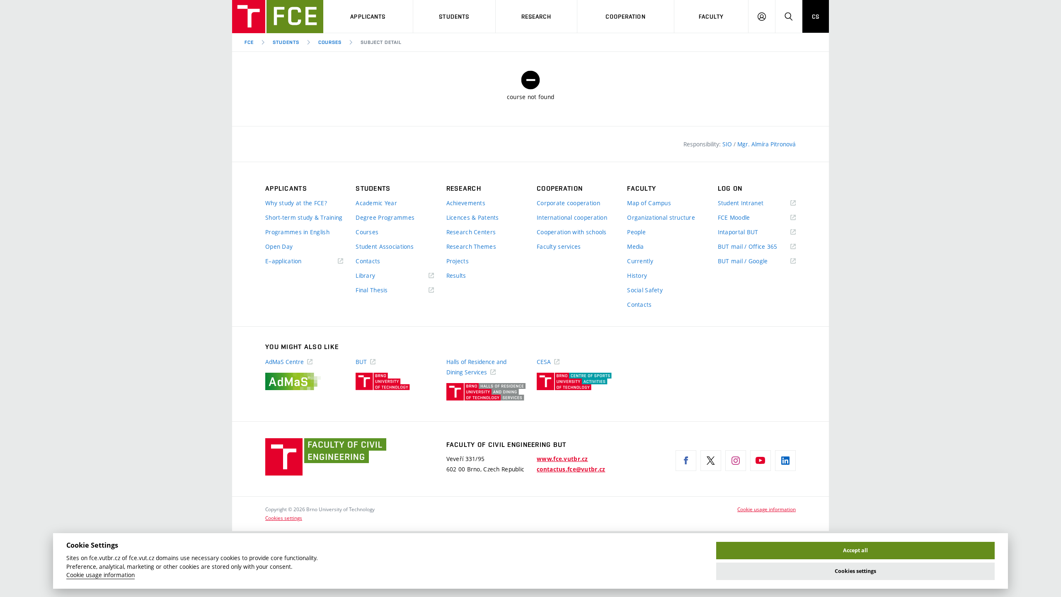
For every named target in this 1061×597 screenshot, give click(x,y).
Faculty (711, 16)
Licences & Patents (472, 217)
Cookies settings (283, 517)
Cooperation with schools (572, 232)
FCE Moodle (746, 218)
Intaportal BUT (750, 232)
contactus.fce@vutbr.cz (571, 469)
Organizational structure (661, 217)
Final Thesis (384, 290)
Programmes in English (297, 232)
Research (536, 16)
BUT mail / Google (755, 261)
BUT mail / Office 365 (757, 247)
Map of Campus (649, 203)
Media (635, 246)
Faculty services (559, 246)
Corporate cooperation (568, 203)
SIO (728, 144)
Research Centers (471, 232)
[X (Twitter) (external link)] (710, 460)
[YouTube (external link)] (760, 460)
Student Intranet (753, 203)
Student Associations (385, 246)
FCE (249, 42)
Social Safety (645, 290)
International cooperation (572, 217)
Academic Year (376, 203)
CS (815, 16)
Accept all (855, 550)
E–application (295, 261)
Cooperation (625, 16)
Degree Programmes (385, 217)
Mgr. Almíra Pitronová (766, 144)
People (636, 232)
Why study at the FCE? (296, 203)
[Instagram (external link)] (735, 460)
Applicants (367, 16)
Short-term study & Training (304, 217)
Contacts (368, 261)
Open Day (279, 246)
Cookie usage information (766, 509)
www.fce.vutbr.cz (562, 459)
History (637, 275)
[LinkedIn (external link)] (785, 460)
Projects (457, 261)
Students (454, 16)
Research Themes (471, 246)
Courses (330, 42)
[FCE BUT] (277, 16)
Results (456, 275)
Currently (640, 261)
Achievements (465, 203)
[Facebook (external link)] (686, 460)
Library (378, 276)
